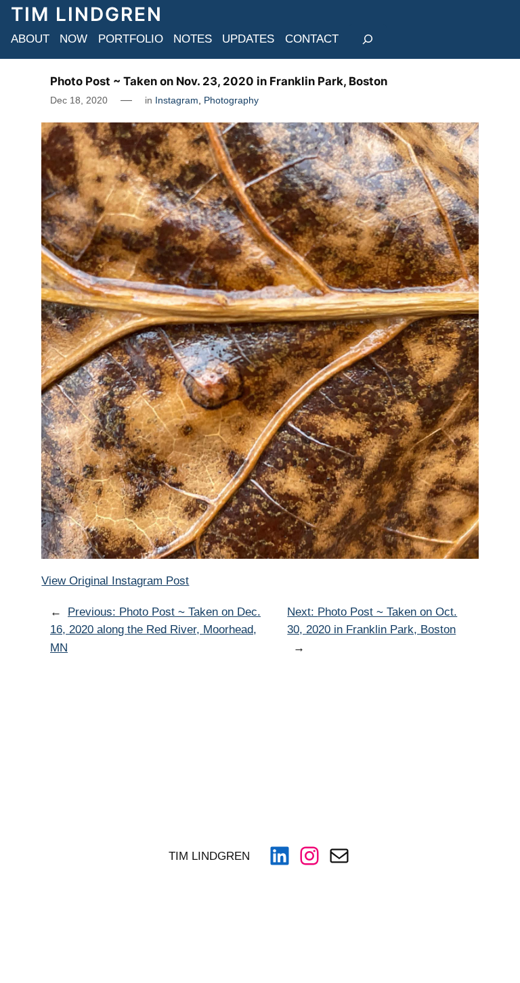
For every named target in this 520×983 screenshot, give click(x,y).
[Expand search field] (368, 38)
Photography (231, 100)
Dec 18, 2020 (79, 100)
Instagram (176, 100)
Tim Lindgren (86, 14)
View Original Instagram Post (115, 580)
